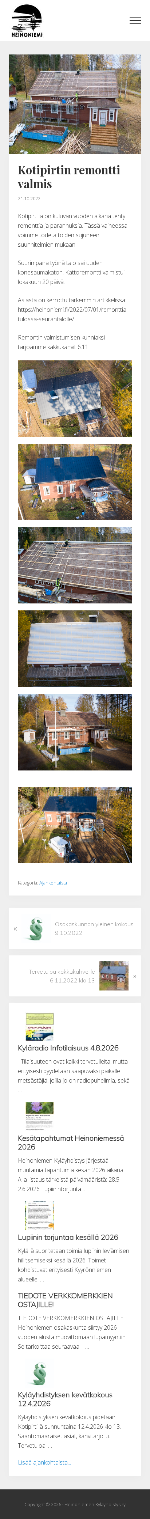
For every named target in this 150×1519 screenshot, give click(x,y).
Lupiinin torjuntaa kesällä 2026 (68, 1237)
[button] (135, 20)
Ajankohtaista (53, 882)
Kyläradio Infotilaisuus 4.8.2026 (68, 1047)
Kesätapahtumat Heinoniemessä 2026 (71, 1142)
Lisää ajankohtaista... (44, 1462)
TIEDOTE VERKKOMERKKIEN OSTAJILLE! (65, 1300)
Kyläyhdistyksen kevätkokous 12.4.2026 (65, 1399)
